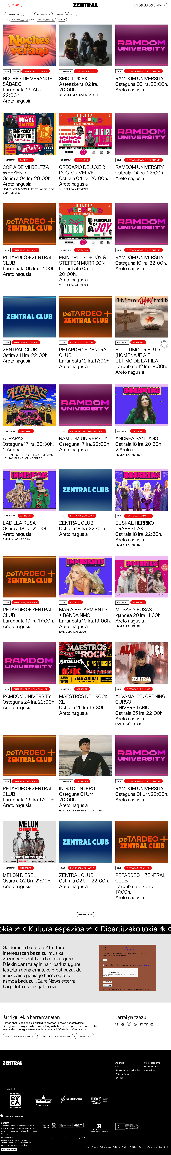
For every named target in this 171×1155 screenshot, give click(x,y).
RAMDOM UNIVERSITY (139, 78)
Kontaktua (149, 1070)
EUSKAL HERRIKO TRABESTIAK (134, 525)
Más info (4, 1134)
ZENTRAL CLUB (20, 349)
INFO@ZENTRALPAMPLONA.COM (20, 1036)
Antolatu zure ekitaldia (127, 1070)
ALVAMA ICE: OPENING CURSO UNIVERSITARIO (140, 701)
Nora (33, 19)
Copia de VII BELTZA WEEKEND (26, 169)
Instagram (141, 5)
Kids (72, 14)
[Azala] (85, 5)
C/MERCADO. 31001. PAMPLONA (56, 1036)
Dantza (60, 14)
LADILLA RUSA (19, 523)
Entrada (75, 602)
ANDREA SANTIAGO (136, 438)
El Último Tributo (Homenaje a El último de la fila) (137, 355)
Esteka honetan (67, 1022)
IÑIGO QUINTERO (77, 788)
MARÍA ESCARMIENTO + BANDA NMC (83, 612)
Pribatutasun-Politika (110, 1147)
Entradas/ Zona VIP (25, 250)
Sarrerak (25, 160)
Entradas (26, 431)
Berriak (119, 1077)
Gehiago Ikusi (85, 914)
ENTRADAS (82, 160)
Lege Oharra (92, 1147)
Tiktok (151, 5)
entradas (82, 250)
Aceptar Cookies (9, 1149)
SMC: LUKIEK (73, 78)
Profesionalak (151, 1066)
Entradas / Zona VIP (35, 71)
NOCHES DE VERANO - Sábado (27, 81)
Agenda (15, 5)
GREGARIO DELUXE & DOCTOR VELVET (82, 169)
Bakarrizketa (43, 14)
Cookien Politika (129, 1147)
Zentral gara (122, 1073)
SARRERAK (138, 342)
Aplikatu (61, 19)
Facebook (146, 5)
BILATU (161, 5)
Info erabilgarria (152, 1062)
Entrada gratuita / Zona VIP (143, 71)
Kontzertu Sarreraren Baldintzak (153, 1147)
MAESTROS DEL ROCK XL (83, 699)
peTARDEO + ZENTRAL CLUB (28, 260)
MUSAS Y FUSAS (133, 609)
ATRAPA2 (13, 438)
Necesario (8, 1137)
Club (28, 14)
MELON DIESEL (19, 875)
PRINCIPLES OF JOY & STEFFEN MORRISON (82, 260)
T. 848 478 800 (84, 1036)
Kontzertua (13, 14)
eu (135, 5)
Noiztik (5, 19)
